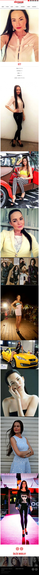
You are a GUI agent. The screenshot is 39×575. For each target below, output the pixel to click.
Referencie (23, 6)
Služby (12, 6)
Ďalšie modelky (19, 553)
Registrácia (34, 6)
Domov (3, 6)
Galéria (17, 6)
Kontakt (28, 6)
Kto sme (7, 6)
